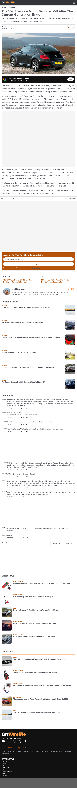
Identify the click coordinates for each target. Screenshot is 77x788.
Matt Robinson (7, 27)
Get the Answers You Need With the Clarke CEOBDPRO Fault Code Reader (41, 583)
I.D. (73, 183)
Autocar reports (8, 96)
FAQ (3, 765)
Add (70, 79)
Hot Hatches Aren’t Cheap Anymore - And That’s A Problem (35, 623)
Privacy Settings (7, 771)
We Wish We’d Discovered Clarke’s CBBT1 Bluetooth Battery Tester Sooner (42, 686)
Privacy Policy (36, 268)
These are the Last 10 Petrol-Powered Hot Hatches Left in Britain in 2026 (40, 699)
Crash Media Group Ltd (14, 747)
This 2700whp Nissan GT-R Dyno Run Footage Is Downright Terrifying (17, 281)
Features (17, 621)
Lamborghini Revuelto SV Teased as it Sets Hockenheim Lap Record (28, 367)
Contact (4, 763)
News (4, 305)
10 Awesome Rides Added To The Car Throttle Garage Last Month (55, 281)
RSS (3, 769)
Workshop (17, 581)
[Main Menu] (74, 3)
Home (4, 8)
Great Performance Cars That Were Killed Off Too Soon (34, 636)
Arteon (33, 183)
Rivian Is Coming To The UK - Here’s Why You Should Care (35, 610)
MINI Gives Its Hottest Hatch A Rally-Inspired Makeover (22, 322)
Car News (12, 8)
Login (3, 773)
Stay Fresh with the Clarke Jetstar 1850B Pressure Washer (35, 672)
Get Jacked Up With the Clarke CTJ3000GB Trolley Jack (34, 597)
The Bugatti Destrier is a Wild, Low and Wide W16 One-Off (23, 382)
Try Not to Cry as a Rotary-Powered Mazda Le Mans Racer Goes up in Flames (31, 337)
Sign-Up (4, 775)
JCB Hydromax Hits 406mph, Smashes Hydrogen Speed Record (26, 307)
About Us (4, 761)
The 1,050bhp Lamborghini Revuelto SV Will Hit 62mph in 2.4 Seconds (39, 659)
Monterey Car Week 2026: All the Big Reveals (19, 352)
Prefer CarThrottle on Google (19, 78)
